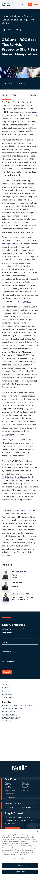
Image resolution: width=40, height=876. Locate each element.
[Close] (37, 831)
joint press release (29, 112)
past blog (27, 301)
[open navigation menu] (36, 4)
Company (6, 652)
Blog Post (8, 83)
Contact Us (9, 808)
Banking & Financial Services (11, 717)
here (25, 135)
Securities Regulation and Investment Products (17, 705)
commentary (7, 434)
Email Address (8, 661)
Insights (16, 16)
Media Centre (27, 808)
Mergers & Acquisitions (9, 714)
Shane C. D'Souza (20, 594)
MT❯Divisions (10, 798)
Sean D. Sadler (19, 571)
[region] (20, 852)
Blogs (27, 16)
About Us (25, 787)
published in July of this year (14, 477)
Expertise (25, 783)
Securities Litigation (8, 711)
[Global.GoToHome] (8, 4)
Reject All (20, 865)
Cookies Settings (20, 859)
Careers (25, 791)
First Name (7, 633)
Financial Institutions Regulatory (12, 708)
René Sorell (17, 582)
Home (6, 16)
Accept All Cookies (20, 872)
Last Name (7, 642)
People (22, 83)
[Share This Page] (4, 30)
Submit (6, 672)
